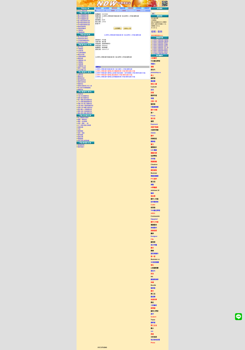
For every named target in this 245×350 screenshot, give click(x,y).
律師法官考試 (82, 82)
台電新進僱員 (82, 56)
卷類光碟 (154, 167)
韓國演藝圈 (154, 176)
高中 (152, 314)
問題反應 (122, 8)
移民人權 (154, 84)
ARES (153, 213)
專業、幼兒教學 (82, 121)
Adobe (153, 133)
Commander (155, 216)
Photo (153, 342)
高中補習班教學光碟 (84, 24)
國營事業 (80, 58)
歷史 (152, 302)
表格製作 (154, 228)
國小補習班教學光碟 (84, 21)
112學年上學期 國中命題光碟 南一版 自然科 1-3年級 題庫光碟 (122, 35)
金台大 (153, 69)
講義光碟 (154, 153)
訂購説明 (146, 8)
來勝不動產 (154, 127)
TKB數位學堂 (155, 61)
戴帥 (152, 233)
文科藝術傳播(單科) (83, 40)
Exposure (154, 124)
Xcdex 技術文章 (82, 10)
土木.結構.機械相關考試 (85, 101)
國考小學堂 (154, 311)
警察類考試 (81, 78)
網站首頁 (98, 8)
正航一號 (154, 101)
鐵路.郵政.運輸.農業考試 (85, 113)
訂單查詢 (138, 8)
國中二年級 (154, 199)
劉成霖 (153, 296)
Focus (153, 115)
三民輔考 (154, 58)
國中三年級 (154, 222)
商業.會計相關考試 (83, 98)
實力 (152, 144)
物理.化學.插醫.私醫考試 (85, 107)
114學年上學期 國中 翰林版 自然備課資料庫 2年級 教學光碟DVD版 (115, 77)
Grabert (153, 317)
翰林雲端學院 (82, 26)
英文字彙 (154, 245)
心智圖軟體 (154, 268)
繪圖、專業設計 (82, 119)
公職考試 (80, 74)
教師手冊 (154, 95)
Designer (154, 236)
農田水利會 (81, 54)
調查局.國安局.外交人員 (85, 86)
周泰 (152, 334)
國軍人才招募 (82, 68)
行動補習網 (81, 32)
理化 (152, 265)
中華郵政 (80, 49)
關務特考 (80, 89)
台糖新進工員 (82, 66)
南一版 (153, 256)
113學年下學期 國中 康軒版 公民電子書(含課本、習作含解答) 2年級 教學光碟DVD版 (120, 73)
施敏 (152, 67)
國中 (152, 136)
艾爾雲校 (80, 30)
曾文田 (153, 182)
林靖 (152, 282)
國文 (152, 248)
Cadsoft (153, 87)
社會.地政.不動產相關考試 (85, 105)
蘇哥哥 (153, 242)
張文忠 (153, 118)
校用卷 (153, 207)
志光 (152, 90)
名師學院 (154, 156)
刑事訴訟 (154, 138)
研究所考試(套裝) (83, 42)
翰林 (152, 193)
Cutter (153, 205)
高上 (152, 75)
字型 (79, 129)
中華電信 (80, 62)
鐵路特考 (80, 76)
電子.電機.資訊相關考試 (85, 100)
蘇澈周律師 (154, 279)
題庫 (152, 251)
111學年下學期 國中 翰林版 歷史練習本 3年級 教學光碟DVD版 (113, 75)
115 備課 (154, 150)
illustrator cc (155, 259)
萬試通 (153, 81)
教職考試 (80, 84)
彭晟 (152, 92)
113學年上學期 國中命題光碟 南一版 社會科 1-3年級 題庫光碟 (113, 69)
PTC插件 (154, 179)
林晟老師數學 (82, 28)
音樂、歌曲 (81, 133)
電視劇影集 (81, 145)
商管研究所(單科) (83, 38)
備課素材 (154, 225)
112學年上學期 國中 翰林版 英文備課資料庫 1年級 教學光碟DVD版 (115, 71)
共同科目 (80, 94)
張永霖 (153, 196)
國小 (152, 328)
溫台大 (153, 271)
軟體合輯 (80, 127)
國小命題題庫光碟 (83, 15)
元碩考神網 (154, 130)
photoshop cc (156, 72)
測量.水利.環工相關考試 (85, 103)
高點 (152, 184)
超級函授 (154, 230)
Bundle (153, 285)
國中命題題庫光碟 (83, 17)
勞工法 (153, 294)
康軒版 (153, 78)
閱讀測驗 (154, 161)
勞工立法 (154, 325)
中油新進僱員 (82, 52)
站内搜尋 (106, 8)
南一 (152, 113)
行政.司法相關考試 (83, 96)
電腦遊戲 (80, 138)
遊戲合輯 (80, 136)
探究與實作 (154, 253)
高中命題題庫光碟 (83, 19)
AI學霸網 (154, 187)
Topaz (153, 319)
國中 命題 (154, 110)
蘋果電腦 (80, 131)
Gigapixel (154, 219)
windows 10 (155, 190)
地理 (152, 98)
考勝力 (153, 64)
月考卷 (153, 159)
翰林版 (153, 104)
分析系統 (154, 337)
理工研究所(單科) (83, 36)
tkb (152, 276)
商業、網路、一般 (83, 123)
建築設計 (154, 147)
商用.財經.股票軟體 (83, 140)
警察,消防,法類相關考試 (85, 111)
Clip (152, 239)
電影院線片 (81, 147)
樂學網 (153, 308)
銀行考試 (80, 47)
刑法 (152, 274)
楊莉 (152, 121)
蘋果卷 (153, 141)
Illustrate (154, 173)
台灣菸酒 (80, 50)
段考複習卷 (154, 202)
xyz (152, 331)
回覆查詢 (130, 8)
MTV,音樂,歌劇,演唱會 (84, 125)
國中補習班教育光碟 (84, 22)
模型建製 (154, 170)
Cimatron (154, 164)
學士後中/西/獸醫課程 (84, 87)
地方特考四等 (155, 340)
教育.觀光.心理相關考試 (85, 109)
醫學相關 (80, 135)
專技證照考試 (82, 80)
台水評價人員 (82, 70)
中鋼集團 (80, 64)
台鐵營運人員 (82, 60)
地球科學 (154, 299)
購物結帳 (114, 8)
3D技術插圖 (155, 262)
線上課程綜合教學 (83, 117)
